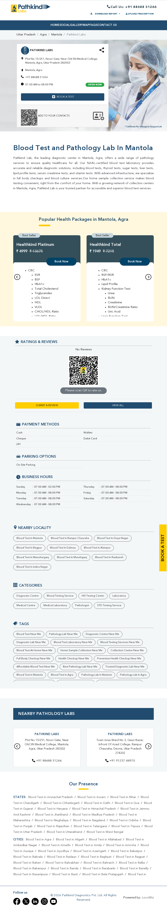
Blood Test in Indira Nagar (32, 567)
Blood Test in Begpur (29, 547)
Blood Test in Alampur (97, 547)
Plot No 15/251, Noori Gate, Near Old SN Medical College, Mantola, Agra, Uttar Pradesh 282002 (47, 744)
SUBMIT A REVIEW (47, 405)
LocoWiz (148, 897)
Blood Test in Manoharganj (32, 557)
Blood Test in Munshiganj (72, 557)
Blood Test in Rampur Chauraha (70, 538)
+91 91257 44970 (122, 760)
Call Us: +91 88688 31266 (134, 7)
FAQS (93, 25)
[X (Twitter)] (26, 901)
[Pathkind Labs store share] (101, 51)
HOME (55, 25)
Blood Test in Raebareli (109, 557)
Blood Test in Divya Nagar (112, 538)
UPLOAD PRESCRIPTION (141, 14)
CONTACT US (107, 25)
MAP (86, 25)
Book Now (61, 261)
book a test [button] (65, 97)
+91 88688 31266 (36, 77)
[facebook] (16, 901)
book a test (163, 548)
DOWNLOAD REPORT (106, 14)
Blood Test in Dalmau (63, 547)
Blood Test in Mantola (29, 538)
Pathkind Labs (47, 734)
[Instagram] (44, 901)
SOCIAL (64, 25)
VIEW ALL (118, 405)
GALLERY (76, 25)
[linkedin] (35, 901)
